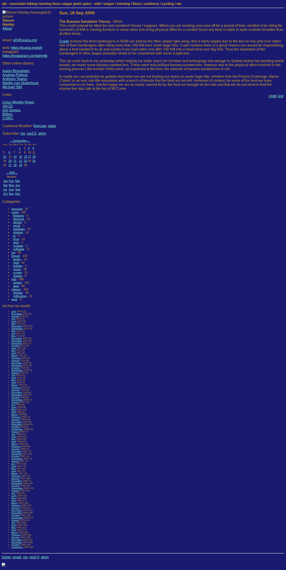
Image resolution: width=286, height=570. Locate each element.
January (15, 360)
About (7, 28)
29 (20, 165)
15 (20, 156)
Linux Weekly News (18, 102)
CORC (7, 118)
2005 (12, 172)
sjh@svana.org (25, 40)
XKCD (7, 106)
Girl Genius (11, 110)
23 (25, 161)
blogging (18, 215)
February (16, 358)
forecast (40, 126)
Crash (64, 41)
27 (10, 165)
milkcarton (20, 296)
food (16, 262)
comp (15, 212)
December (16, 313)
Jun (17, 185)
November (16, 326)
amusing (16, 209)
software (18, 249)
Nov (11, 193)
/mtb (272, 96)
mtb (13, 279)
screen (17, 272)
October (15, 345)
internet (18, 232)
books (17, 259)
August (15, 316)
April (13, 353)
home (6, 557)
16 (25, 156)
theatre (17, 276)
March (14, 355)
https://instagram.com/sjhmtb (24, 56)
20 (10, 161)
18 (34, 156)
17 (29, 156)
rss (22, 133)
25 (34, 161)
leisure (15, 256)
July (13, 318)
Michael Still (12, 87)
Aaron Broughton (15, 71)
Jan (5, 181)
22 (20, 161)
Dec (17, 193)
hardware (19, 229)
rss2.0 (31, 133)
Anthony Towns (14, 79)
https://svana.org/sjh (26, 48)
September (20, 140)
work (14, 299)
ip (14, 235)
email (16, 225)
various (16, 289)
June (14, 311)
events (17, 282)
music (17, 269)
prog (16, 242)
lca (13, 252)
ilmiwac (18, 292)
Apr (5, 185)
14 (15, 156)
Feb (11, 181)
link (281, 96)
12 (4, 156)
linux (16, 239)
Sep (17, 189)
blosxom (18, 219)
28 (15, 165)
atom (42, 133)
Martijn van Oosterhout (20, 83)
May (11, 185)
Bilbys (7, 114)
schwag (18, 245)
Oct (5, 193)
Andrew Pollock (14, 75)
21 (15, 161)
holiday (17, 266)
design (17, 222)
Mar (17, 181)
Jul (5, 189)
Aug (11, 189)
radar (52, 126)
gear (16, 286)
